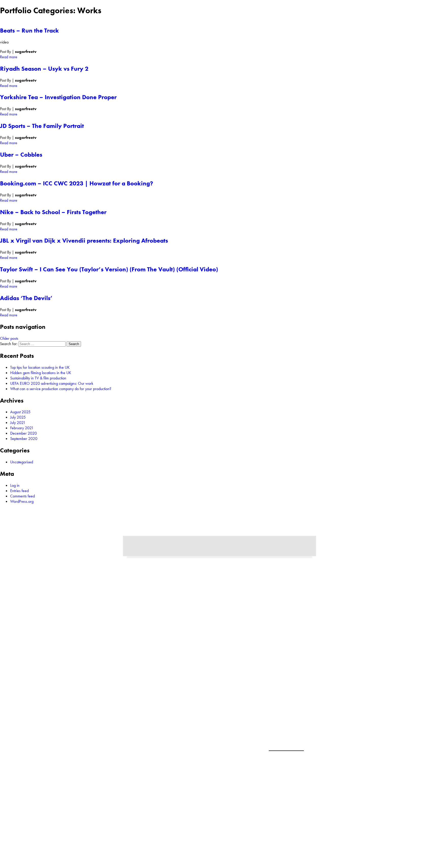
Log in (15, 485)
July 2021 (17, 422)
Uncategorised (21, 462)
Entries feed (19, 490)
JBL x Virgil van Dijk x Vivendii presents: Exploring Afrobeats (84, 240)
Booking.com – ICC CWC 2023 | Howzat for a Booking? (76, 183)
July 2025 (18, 417)
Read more (8, 57)
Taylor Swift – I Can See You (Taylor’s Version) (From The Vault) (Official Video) (109, 269)
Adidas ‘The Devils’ (26, 298)
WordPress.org (22, 501)
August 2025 (20, 412)
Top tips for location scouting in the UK (40, 367)
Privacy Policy (286, 744)
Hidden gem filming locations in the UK (40, 372)
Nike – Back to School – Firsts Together (53, 212)
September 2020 (23, 438)
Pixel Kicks (321, 790)
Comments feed (22, 496)
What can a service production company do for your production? (60, 388)
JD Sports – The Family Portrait (42, 126)
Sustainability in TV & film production (38, 378)
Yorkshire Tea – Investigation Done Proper (58, 97)
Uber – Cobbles (21, 154)
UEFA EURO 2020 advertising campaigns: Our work (51, 383)
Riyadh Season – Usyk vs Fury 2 (44, 68)
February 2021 (22, 428)
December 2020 (23, 433)
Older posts (9, 338)
